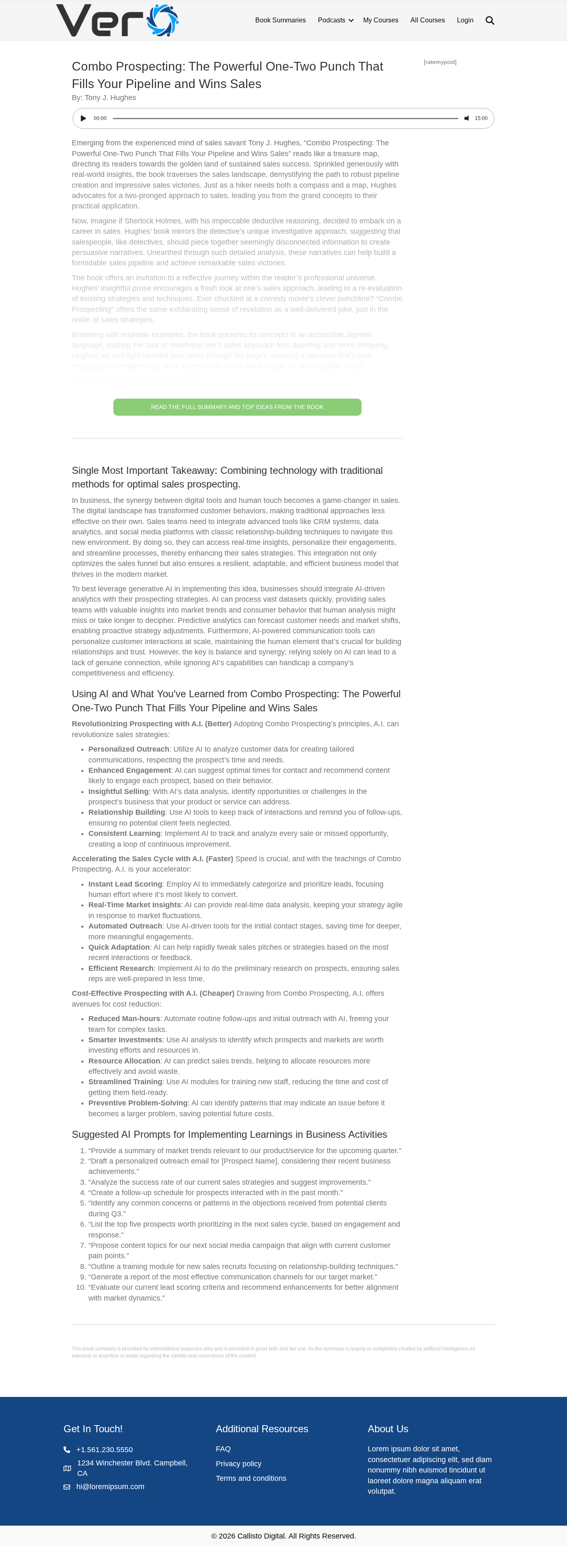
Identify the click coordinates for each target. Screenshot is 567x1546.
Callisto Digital (261, 1536)
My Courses (380, 20)
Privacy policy (239, 1464)
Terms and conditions (251, 1478)
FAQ (223, 1449)
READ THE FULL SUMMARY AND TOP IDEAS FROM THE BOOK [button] (237, 407)
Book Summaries (280, 20)
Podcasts (331, 20)
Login (465, 20)
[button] (237, 277)
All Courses (428, 20)
